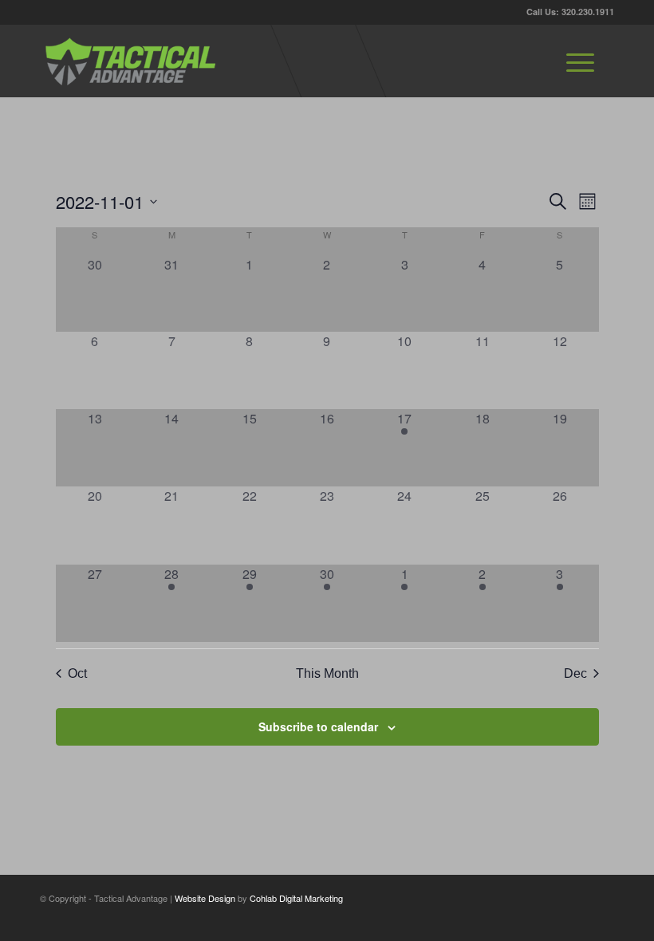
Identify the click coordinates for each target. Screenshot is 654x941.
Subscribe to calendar (318, 726)
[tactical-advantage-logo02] (130, 60)
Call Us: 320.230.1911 (570, 12)
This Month (327, 673)
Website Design (205, 898)
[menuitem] (580, 60)
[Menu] (580, 60)
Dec (575, 673)
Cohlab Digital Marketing (296, 898)
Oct (77, 673)
